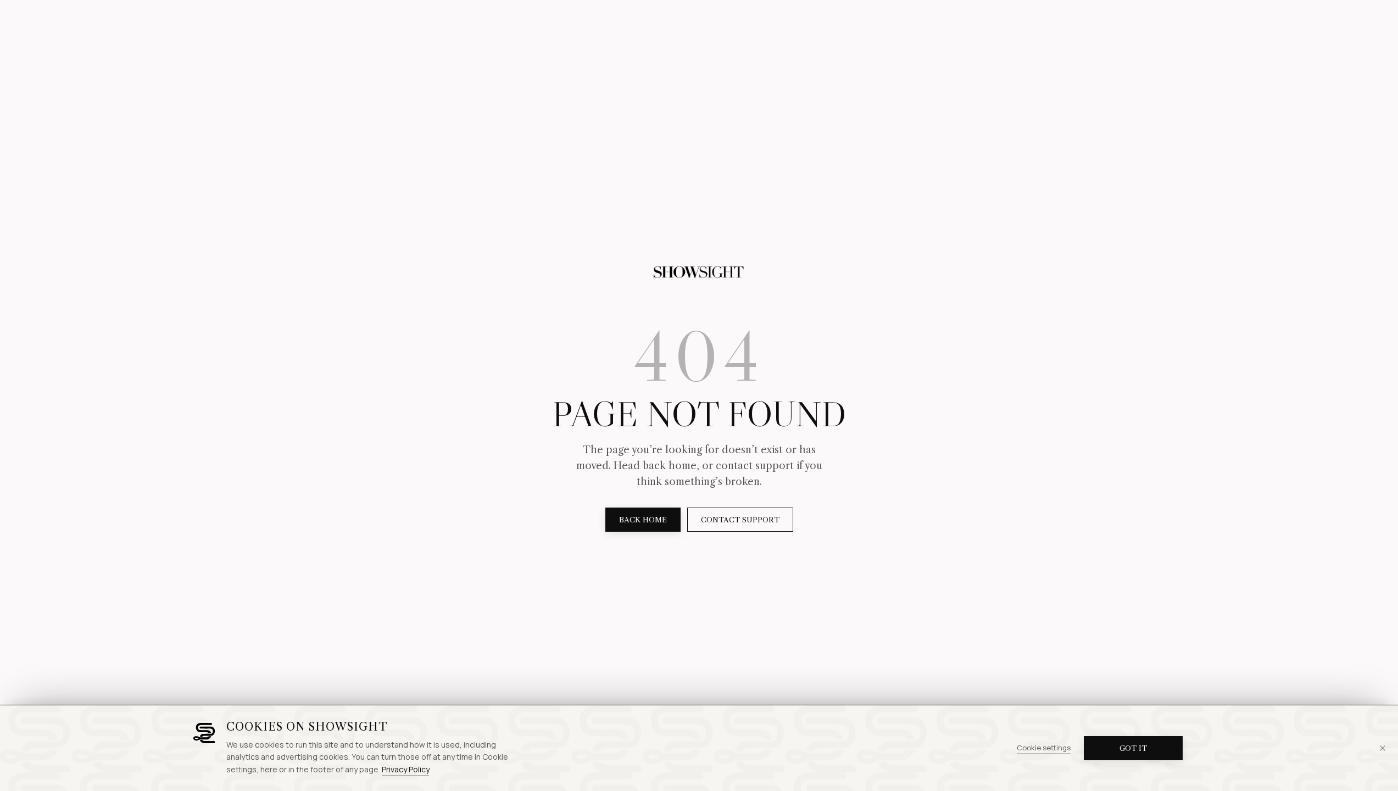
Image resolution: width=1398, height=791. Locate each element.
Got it (1133, 748)
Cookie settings (1044, 748)
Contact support (740, 519)
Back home (643, 519)
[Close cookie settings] (1383, 748)
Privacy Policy (405, 769)
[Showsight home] (699, 272)
